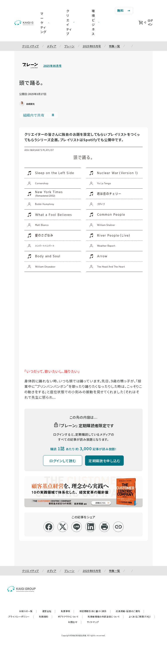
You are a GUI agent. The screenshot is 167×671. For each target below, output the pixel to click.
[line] (77, 527)
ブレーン (69, 46)
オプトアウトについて (70, 616)
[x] (63, 527)
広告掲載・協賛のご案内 (130, 611)
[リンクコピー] (118, 527)
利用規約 (46, 616)
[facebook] (49, 527)
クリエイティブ (30, 46)
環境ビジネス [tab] (93, 22)
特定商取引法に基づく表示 (95, 611)
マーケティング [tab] (43, 22)
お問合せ (75, 622)
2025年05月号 (92, 46)
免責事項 (67, 611)
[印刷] (104, 527)
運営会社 (49, 611)
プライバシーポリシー (21, 616)
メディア (51, 46)
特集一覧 (114, 46)
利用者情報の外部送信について (106, 616)
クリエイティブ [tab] (69, 22)
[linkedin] (90, 527)
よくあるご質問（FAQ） (142, 616)
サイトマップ (93, 622)
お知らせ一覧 (28, 611)
